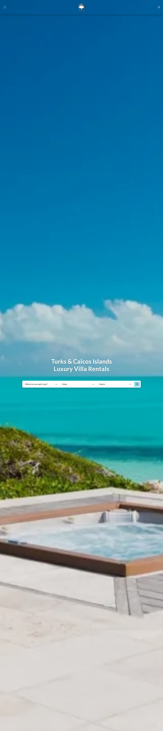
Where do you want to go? (36, 384)
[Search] (159, 7)
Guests (102, 384)
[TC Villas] (81, 7)
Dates (64, 384)
